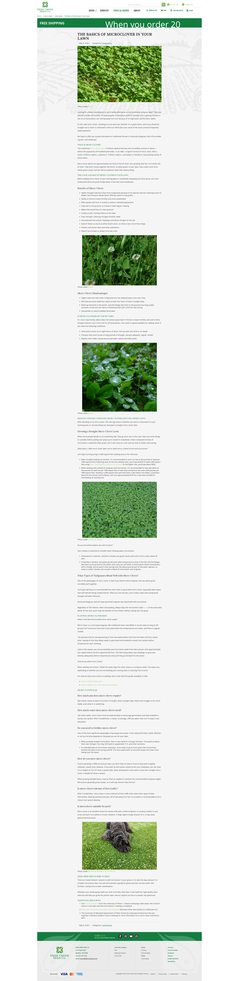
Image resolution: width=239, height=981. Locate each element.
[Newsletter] (136, 936)
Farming (143, 950)
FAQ (115, 950)
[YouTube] (131, 936)
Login (191, 10)
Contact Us (189, 5)
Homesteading (145, 953)
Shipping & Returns (120, 953)
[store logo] (45, 7)
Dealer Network (173, 959)
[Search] (163, 4)
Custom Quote (178, 10)
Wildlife (143, 956)
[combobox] (146, 4)
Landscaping (58, 16)
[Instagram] (126, 936)
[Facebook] (120, 936)
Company (171, 953)
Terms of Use (162, 974)
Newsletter (153, 10)
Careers (170, 956)
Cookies (152, 974)
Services (170, 947)
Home (39, 16)
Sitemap (184, 974)
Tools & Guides (47, 16)
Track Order (118, 956)
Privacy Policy (174, 974)
